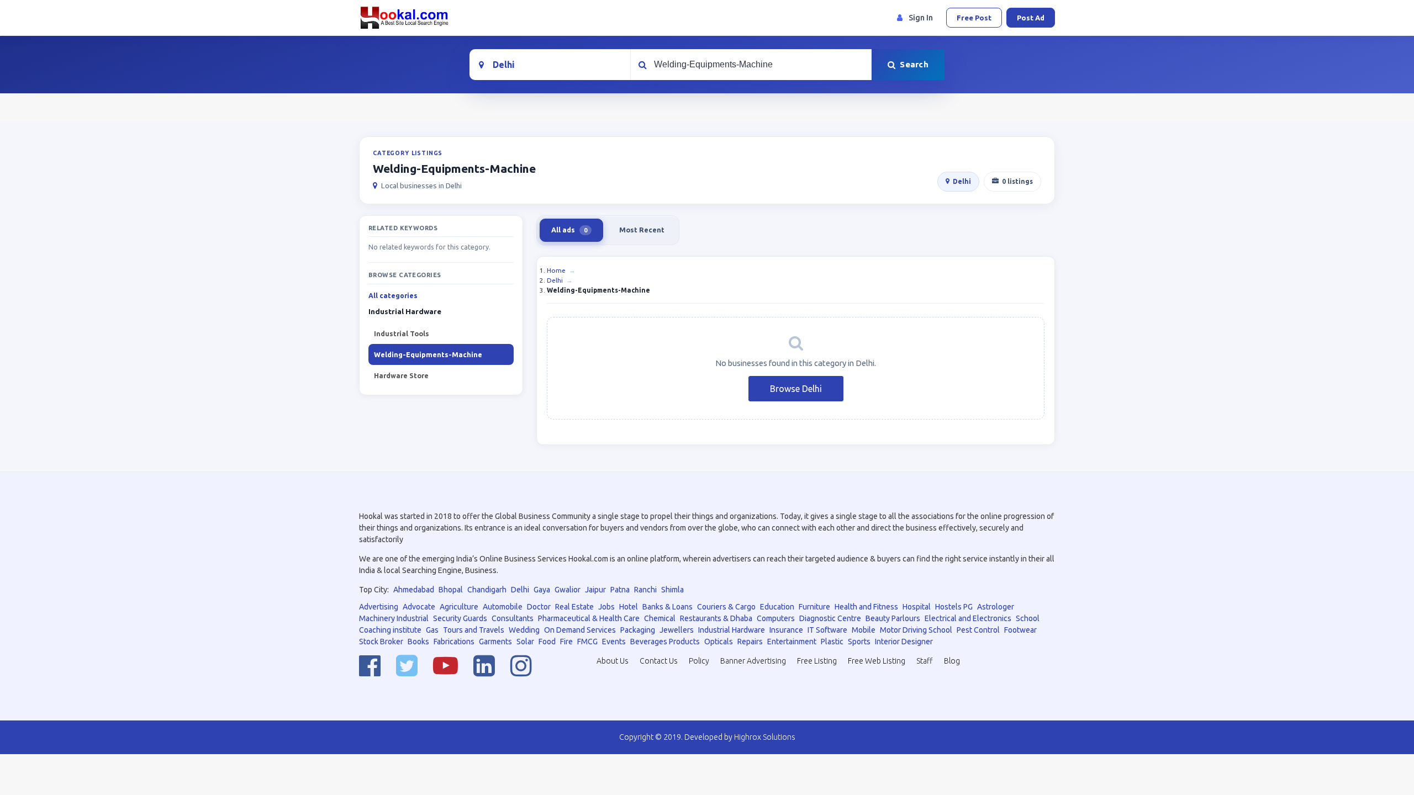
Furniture (814, 606)
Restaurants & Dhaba (716, 618)
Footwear (1020, 630)
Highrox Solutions (764, 737)
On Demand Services (580, 630)
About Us (613, 660)
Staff (924, 660)
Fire (566, 641)
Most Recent (641, 230)
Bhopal (451, 589)
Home (556, 270)
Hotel (628, 606)
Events (614, 641)
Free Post (974, 18)
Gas (432, 630)
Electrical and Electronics (968, 618)
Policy (699, 660)
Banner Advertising (753, 660)
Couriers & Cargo (726, 606)
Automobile (503, 606)
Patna (620, 589)
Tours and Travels (473, 630)
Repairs (750, 641)
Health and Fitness (866, 606)
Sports (859, 641)
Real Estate (574, 606)
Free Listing (817, 660)
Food (547, 641)
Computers (776, 618)
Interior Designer (904, 641)
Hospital (917, 606)
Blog (952, 660)
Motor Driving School (916, 630)
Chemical (660, 618)
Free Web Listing (876, 660)
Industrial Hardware (731, 630)
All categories (393, 295)
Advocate (419, 606)
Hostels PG (954, 606)
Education (777, 606)
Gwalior (568, 589)
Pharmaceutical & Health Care (589, 618)
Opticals (718, 641)
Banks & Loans (667, 606)
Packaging (637, 630)
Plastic (832, 641)
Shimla (672, 589)
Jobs (606, 606)
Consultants (513, 618)
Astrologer (995, 606)
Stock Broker (381, 641)
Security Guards (460, 618)
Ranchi (645, 589)
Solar (525, 641)
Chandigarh (486, 589)
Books (418, 641)
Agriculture (459, 606)
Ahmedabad (413, 589)
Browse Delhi (796, 389)
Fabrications (454, 641)
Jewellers (676, 630)
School (1028, 618)
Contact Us (659, 660)
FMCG (587, 641)
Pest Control (978, 630)
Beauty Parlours (893, 618)
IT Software (827, 630)
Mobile (863, 630)
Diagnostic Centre (830, 618)
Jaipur (595, 589)
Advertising (378, 606)
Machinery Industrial (394, 618)
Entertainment (791, 641)
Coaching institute (390, 630)
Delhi (962, 181)
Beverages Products (665, 641)
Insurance (786, 630)
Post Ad (1030, 18)
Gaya (542, 589)
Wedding (524, 630)
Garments (495, 641)
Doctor (539, 606)
